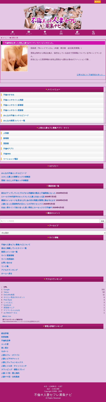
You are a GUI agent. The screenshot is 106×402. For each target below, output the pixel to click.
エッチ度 (5, 344)
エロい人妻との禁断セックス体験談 (15, 177)
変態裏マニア (9, 308)
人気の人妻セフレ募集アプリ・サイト (53, 128)
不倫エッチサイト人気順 (13, 100)
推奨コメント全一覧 (9, 252)
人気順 (6, 133)
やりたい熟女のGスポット (14, 297)
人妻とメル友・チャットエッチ (14, 366)
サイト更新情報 (7, 255)
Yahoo (6, 292)
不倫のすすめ (8, 95)
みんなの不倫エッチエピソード (16, 115)
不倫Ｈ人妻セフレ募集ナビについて (15, 244)
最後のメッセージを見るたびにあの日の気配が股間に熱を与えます (28, 200)
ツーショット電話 (10, 159)
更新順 (6, 143)
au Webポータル (10, 313)
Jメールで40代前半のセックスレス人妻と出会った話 (22, 197)
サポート (5, 351)
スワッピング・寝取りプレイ (13, 369)
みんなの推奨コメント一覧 (14, 120)
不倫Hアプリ (8, 148)
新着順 (6, 138)
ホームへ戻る (6, 273)
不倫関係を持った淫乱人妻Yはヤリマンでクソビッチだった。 (30, 43)
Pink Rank (8, 300)
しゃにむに (8, 302)
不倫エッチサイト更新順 (13, 110)
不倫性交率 (5, 340)
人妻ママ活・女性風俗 (10, 377)
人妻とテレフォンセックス (12, 362)
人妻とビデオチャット (10, 359)
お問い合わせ (6, 263)
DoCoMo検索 (9, 295)
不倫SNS (7, 154)
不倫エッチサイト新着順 (13, 105)
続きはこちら (7, 316)
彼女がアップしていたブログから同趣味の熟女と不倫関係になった (28, 193)
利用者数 (5, 337)
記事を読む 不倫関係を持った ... (91, 75)
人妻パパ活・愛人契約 (10, 373)
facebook (7, 305)
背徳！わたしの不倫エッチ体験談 (14, 180)
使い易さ (5, 348)
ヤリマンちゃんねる (12, 310)
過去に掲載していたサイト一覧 (14, 248)
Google (7, 289)
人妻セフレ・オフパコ (10, 355)
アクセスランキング (9, 270)
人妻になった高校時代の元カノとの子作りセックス (22, 204)
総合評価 (5, 333)
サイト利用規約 (7, 259)
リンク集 (5, 266)
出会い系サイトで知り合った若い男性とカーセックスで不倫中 (26, 207)
